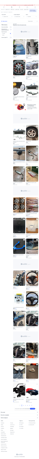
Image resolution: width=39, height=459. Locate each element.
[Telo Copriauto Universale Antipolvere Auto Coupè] (32, 393)
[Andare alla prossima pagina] (32, 405)
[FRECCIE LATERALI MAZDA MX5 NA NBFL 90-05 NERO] (32, 70)
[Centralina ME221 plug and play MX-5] (19, 300)
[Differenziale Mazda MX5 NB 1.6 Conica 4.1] (19, 156)
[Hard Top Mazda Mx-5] (19, 49)
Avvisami (33, 408)
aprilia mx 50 (12, 9)
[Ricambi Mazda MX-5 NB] (19, 372)
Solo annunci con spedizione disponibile (5, 29)
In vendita (3, 33)
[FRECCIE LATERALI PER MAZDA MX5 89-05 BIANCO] (19, 135)
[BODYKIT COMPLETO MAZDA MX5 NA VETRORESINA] (32, 228)
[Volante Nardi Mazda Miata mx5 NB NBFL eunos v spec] (32, 280)
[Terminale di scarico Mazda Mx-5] (19, 175)
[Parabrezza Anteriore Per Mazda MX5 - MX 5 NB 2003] (32, 248)
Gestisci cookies (3, 433)
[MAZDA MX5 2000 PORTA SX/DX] (19, 321)
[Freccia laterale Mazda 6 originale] (32, 372)
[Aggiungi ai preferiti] (24, 40)
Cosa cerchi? (4, 14)
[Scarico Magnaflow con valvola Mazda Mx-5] (32, 156)
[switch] (10, 27)
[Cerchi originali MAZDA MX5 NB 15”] (19, 207)
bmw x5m (21, 9)
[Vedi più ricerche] (37, 9)
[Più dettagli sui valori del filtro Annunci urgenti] (7, 37)
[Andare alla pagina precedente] (20, 405)
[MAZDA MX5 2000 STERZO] (19, 353)
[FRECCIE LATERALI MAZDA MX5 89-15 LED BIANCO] (19, 90)
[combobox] (7, 16)
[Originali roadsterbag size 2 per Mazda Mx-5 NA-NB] (19, 228)
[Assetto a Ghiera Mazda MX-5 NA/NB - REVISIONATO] (32, 207)
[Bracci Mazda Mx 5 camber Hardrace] (19, 248)
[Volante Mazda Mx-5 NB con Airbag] (32, 300)
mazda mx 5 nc (7, 9)
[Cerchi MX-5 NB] (32, 135)
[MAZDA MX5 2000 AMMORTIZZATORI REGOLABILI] (32, 353)
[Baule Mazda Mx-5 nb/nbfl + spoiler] (32, 175)
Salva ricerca (5, 21)
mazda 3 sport (17, 9)
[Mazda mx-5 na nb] (19, 280)
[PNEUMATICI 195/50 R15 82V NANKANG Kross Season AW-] (32, 49)
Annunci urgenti (4, 37)
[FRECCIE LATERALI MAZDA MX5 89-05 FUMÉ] (32, 90)
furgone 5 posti (26, 9)
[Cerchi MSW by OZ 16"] (19, 70)
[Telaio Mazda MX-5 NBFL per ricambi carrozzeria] (19, 393)
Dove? (27, 14)
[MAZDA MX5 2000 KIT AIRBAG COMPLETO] (32, 321)
